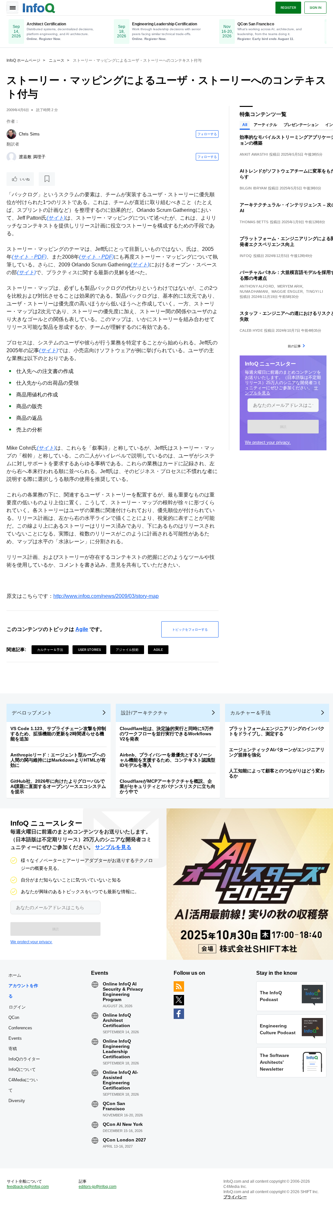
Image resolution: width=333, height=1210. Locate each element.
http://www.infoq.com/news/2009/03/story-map (106, 596)
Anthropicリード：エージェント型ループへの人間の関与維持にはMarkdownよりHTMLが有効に (58, 760)
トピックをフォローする (190, 629)
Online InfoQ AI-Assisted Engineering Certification (120, 1080)
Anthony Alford (257, 286)
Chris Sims (29, 134)
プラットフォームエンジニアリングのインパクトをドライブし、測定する (277, 731)
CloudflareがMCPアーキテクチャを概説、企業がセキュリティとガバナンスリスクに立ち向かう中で (167, 786)
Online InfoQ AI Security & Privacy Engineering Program (123, 991)
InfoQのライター (24, 1059)
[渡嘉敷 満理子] (11, 157)
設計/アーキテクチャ (144, 712)
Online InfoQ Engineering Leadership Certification (117, 1048)
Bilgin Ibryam (253, 188)
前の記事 (294, 346)
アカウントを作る (23, 990)
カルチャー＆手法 (50, 649)
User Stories (89, 649)
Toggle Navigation (12, 7)
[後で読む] (47, 179)
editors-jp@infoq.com (97, 1186)
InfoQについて (22, 1069)
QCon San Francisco (114, 1106)
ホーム (14, 975)
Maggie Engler (287, 291)
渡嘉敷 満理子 (32, 156)
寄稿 (12, 1048)
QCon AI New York (123, 1124)
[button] (283, 426)
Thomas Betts (254, 222)
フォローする (207, 134)
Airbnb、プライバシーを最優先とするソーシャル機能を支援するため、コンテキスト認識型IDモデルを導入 (167, 760)
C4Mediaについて (23, 1085)
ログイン (17, 1007)
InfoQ (246, 256)
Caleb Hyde (251, 330)
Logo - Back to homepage (39, 7)
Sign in (315, 7)
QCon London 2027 (124, 1139)
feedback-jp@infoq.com (28, 1186)
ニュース (56, 60)
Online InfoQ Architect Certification (117, 1020)
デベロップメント (32, 712)
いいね (25, 179)
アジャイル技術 (127, 649)
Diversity (16, 1100)
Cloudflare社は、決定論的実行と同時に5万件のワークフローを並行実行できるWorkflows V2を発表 (167, 733)
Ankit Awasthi (254, 154)
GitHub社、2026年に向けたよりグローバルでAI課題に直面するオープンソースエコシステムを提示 (58, 786)
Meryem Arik (289, 286)
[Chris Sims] (11, 134)
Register (288, 7)
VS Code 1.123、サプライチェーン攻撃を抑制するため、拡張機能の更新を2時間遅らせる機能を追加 (58, 733)
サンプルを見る (113, 847)
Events (15, 1038)
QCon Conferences (20, 1022)
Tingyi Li (314, 291)
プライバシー (235, 1197)
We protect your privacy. (268, 442)
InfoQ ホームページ (23, 60)
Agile (81, 629)
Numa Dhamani (254, 291)
